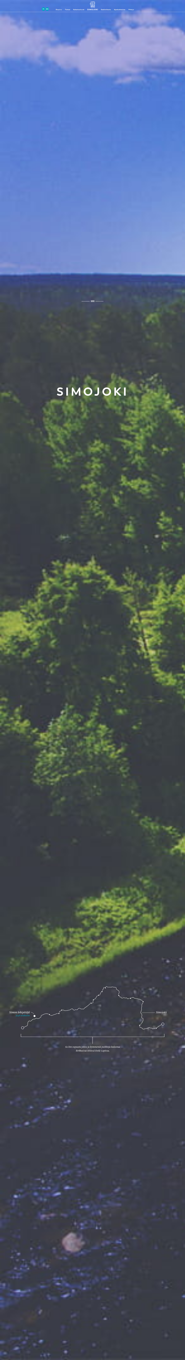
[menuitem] (43, 9)
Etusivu (59, 10)
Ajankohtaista (119, 10)
